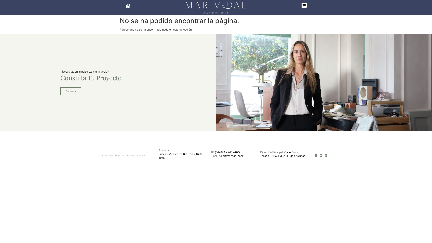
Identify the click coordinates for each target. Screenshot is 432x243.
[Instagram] (316, 155)
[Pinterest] (326, 155)
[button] (304, 5)
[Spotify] (321, 155)
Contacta (71, 91)
